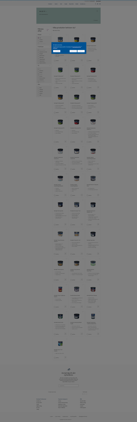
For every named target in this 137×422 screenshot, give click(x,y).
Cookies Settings (56, 51)
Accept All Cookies (73, 51)
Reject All (81, 51)
